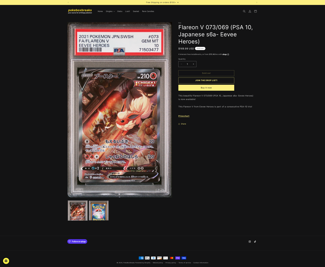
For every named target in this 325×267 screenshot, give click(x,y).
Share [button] (183, 124)
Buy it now (206, 88)
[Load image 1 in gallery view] (78, 210)
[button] (110, 11)
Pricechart (183, 116)
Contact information (200, 263)
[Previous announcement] (68, 2)
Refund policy (158, 263)
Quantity (181, 59)
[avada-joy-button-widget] (6, 261)
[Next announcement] (257, 2)
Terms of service (184, 263)
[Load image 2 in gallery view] (99, 210)
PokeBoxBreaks (129, 263)
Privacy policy (171, 263)
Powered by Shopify (142, 263)
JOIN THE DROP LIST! (206, 80)
